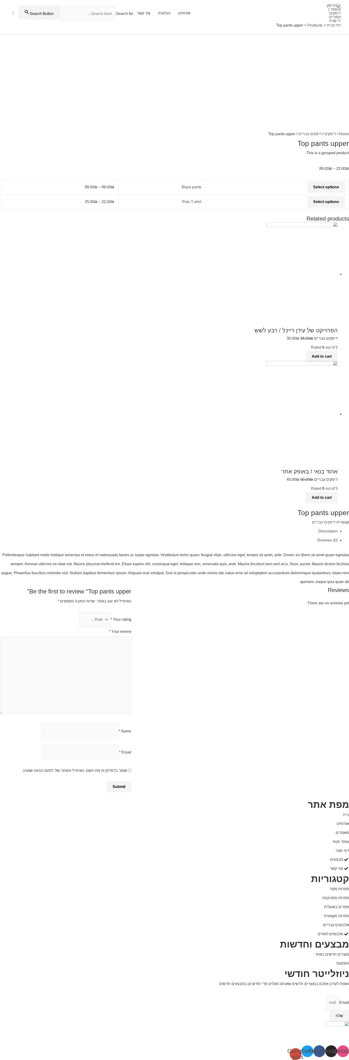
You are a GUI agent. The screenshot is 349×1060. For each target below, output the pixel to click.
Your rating (121, 619)
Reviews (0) (327, 540)
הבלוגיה (164, 13)
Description (328, 531)
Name (125, 731)
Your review (120, 632)
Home (344, 134)
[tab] (169, 531)
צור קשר (143, 13)
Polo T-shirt (191, 202)
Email (125, 752)
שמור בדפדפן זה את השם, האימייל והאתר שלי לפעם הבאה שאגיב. (74, 770)
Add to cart (322, 356)
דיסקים (330, 134)
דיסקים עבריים (310, 134)
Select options (326, 187)
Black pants (191, 187)
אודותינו (184, 13)
